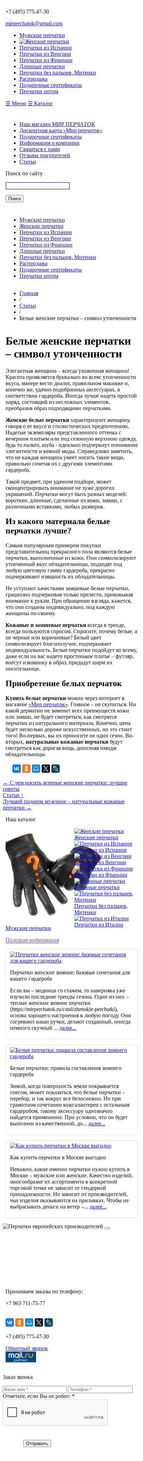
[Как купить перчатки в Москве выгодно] (60, 1146)
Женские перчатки (41, 226)
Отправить (37, 1443)
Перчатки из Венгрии (45, 238)
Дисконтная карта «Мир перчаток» (60, 130)
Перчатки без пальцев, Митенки (57, 257)
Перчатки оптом (38, 276)
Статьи (27, 162)
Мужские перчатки (42, 220)
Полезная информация (32, 940)
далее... (67, 1028)
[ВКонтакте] (16, 768)
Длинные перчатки (42, 251)
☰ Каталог (40, 103)
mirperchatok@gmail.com (34, 23)
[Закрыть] (107, 1228)
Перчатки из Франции (46, 245)
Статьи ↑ (13, 795)
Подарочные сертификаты (50, 137)
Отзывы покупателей (44, 155)
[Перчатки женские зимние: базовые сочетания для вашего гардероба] (71, 961)
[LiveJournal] (55, 768)
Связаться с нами (39, 149)
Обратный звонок (27, 1348)
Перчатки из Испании (45, 232)
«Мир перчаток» (48, 704)
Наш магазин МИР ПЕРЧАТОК (57, 124)
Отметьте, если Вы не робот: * (39, 1396)
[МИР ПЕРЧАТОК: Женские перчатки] (44, 41)
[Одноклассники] (26, 768)
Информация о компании (49, 143)
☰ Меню (16, 103)
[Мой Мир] (36, 768)
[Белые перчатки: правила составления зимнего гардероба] (71, 1056)
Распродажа (33, 263)
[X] (46, 768)
